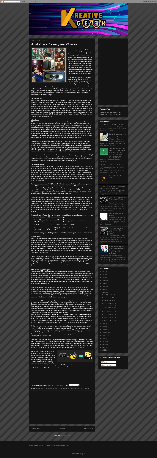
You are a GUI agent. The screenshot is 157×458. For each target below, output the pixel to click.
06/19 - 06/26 (109, 303)
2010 (104, 338)
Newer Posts (35, 429)
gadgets (38, 388)
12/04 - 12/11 (109, 294)
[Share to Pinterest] (78, 385)
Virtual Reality (84, 388)
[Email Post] (66, 385)
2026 (104, 272)
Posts (105, 362)
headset (50, 388)
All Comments (107, 365)
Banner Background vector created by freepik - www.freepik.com (49, 445)
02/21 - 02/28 (109, 317)
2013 (104, 329)
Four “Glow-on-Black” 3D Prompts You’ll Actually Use (111, 114)
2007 (104, 347)
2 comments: (59, 385)
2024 (104, 277)
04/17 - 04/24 (109, 314)
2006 (104, 350)
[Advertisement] (62, 407)
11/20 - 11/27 (108, 297)
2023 (104, 280)
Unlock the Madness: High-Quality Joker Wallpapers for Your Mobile (116, 230)
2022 (104, 283)
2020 (104, 286)
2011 (104, 335)
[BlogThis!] (72, 385)
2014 (104, 327)
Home (62, 429)
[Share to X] (74, 385)
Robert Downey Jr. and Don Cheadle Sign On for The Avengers (112, 187)
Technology (72, 388)
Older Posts (88, 429)
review (60, 388)
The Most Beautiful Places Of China (113, 125)
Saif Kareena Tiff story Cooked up (112, 165)
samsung (66, 388)
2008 (104, 344)
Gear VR (44, 388)
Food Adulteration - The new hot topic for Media (117, 149)
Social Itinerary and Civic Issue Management (117, 135)
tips (78, 388)
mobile (55, 388)
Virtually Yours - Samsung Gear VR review (54, 44)
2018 (104, 289)
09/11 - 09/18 (109, 300)
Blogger (82, 454)
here (56, 233)
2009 (104, 341)
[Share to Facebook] (76, 385)
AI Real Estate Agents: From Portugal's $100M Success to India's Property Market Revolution (117, 249)
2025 (104, 274)
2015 (104, 324)
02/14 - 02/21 (109, 320)
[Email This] (70, 385)
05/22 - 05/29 (109, 311)
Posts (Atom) (66, 435)
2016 (104, 292)
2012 (104, 332)
